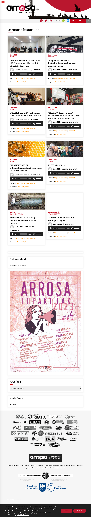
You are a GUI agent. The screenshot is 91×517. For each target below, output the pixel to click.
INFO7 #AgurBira (56, 165)
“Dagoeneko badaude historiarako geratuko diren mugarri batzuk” (62, 63)
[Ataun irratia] (20, 422)
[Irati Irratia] (59, 427)
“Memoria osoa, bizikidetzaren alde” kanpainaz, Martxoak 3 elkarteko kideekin (25, 63)
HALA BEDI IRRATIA (54, 214)
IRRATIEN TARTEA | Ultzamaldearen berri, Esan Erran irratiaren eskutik (26, 168)
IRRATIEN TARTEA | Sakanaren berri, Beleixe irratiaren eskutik (25, 114)
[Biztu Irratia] (46, 422)
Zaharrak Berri (53, 212)
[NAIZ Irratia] (54, 433)
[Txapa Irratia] (62, 439)
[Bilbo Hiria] (35, 422)
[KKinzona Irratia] (20, 433)
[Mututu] (34, 74)
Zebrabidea (14, 55)
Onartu (66, 511)
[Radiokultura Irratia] (21, 439)
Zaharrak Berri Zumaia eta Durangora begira (61, 219)
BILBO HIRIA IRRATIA (16, 214)
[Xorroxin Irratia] (37, 444)
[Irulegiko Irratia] (71, 427)
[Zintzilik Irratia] (54, 444)
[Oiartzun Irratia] (72, 433)
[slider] (39, 74)
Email (19, 82)
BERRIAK (12, 57)
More (27, 82)
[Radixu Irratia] (37, 439)
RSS (23, 82)
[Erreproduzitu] (13, 74)
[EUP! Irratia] (17, 427)
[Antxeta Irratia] (37, 416)
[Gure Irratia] (30, 427)
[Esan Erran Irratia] (72, 422)
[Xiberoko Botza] (73, 439)
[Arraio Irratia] (54, 416)
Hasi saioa (13, 404)
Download (33, 78)
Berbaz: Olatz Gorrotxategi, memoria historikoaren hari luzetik (24, 220)
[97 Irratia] (21, 416)
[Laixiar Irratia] (41, 433)
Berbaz (12, 212)
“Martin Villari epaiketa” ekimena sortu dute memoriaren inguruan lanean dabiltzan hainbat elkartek (64, 116)
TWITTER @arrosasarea (15, 500)
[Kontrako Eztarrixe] (34, 433)
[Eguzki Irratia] (58, 422)
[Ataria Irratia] (70, 416)
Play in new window (22, 78)
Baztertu (80, 511)
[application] (26, 74)
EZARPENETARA (23, 515)
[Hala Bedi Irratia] (46, 427)
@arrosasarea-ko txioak (18, 265)
